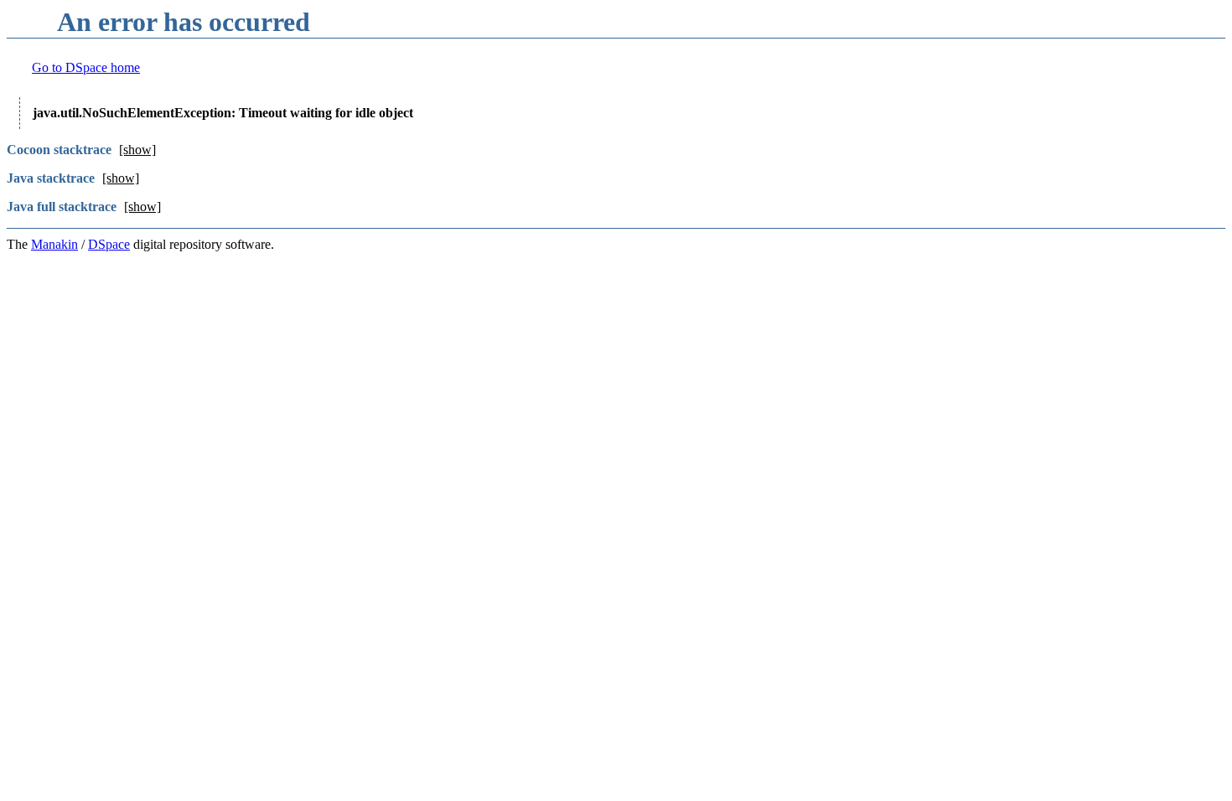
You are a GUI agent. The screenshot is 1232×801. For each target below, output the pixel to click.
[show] (137, 149)
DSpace (109, 244)
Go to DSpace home (86, 67)
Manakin (54, 244)
